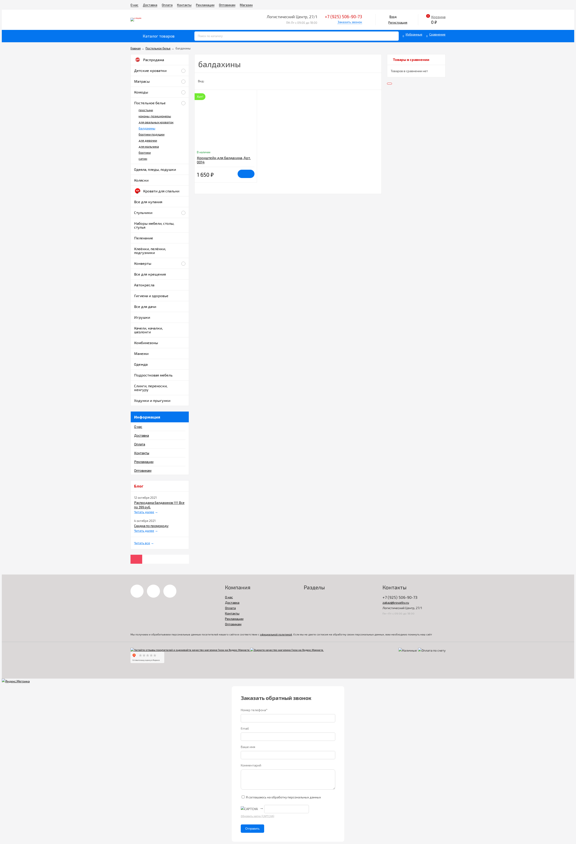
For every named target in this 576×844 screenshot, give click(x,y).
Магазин (246, 5)
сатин (143, 158)
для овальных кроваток (156, 122)
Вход (393, 16)
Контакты (184, 5)
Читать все (142, 543)
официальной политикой (276, 634)
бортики (145, 152)
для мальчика (149, 146)
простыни (146, 110)
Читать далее (144, 512)
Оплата (167, 5)
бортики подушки (151, 134)
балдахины (147, 128)
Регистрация (397, 22)
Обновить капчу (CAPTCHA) (257, 816)
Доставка (150, 5)
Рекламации (205, 5)
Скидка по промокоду (151, 526)
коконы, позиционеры (155, 116)
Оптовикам (227, 5)
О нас (134, 5)
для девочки (148, 140)
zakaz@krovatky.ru (395, 602)
